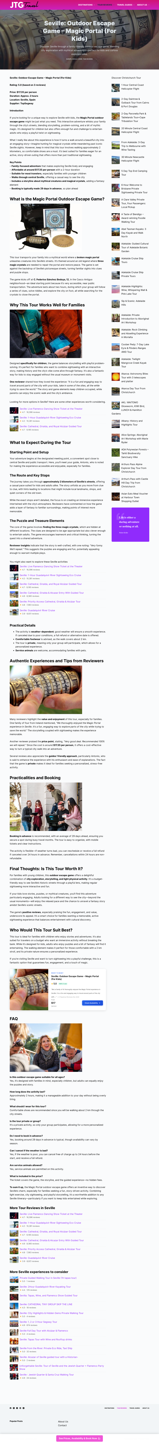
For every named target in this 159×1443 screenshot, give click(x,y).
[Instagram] (17, 1408)
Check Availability (91, 1003)
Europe (68, 59)
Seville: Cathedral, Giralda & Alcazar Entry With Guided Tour (52, 592)
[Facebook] (10, 1408)
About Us (142, 5)
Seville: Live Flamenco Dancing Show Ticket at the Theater (51, 408)
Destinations (85, 5)
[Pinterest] (20, 1408)
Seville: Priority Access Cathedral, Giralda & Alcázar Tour (50, 601)
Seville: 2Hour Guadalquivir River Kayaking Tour (45, 1286)
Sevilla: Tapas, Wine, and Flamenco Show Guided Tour (49, 1295)
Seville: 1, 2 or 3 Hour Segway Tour (38, 1322)
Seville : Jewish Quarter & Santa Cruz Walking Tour (47, 1374)
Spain (80, 59)
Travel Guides (124, 5)
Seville (74, 59)
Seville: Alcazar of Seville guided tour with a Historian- (49, 1357)
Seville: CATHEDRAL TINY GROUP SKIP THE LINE (46, 1304)
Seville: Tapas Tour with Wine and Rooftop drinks (46, 1339)
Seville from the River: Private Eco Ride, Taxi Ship (46, 1348)
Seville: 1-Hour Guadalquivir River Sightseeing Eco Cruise (50, 417)
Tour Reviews (104, 5)
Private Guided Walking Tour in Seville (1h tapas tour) (48, 1278)
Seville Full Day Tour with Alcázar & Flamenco (44, 1330)
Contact (62, 1425)
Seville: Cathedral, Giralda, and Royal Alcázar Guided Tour (51, 426)
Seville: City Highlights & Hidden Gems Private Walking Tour (52, 1313)
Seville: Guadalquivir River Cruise (37, 610)
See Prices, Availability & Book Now (78, 1438)
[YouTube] (23, 1408)
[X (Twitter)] (14, 1408)
